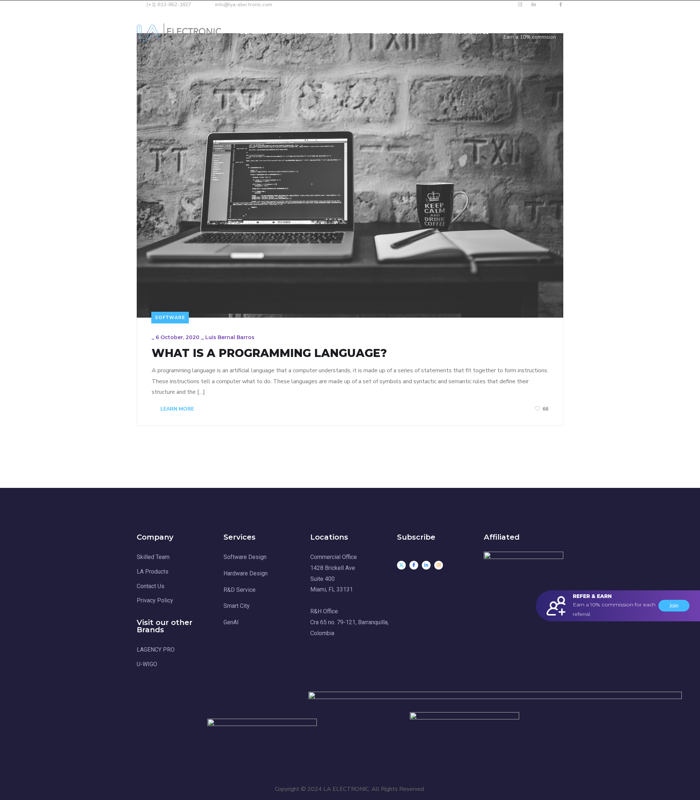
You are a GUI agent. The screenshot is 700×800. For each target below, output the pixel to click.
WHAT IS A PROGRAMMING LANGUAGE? (269, 353)
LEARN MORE (176, 408)
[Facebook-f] (413, 565)
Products (340, 32)
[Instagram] (438, 565)
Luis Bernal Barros (229, 337)
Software (170, 317)
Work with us (470, 32)
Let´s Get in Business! (405, 32)
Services (294, 32)
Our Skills (254, 32)
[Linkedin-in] (426, 565)
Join (673, 606)
